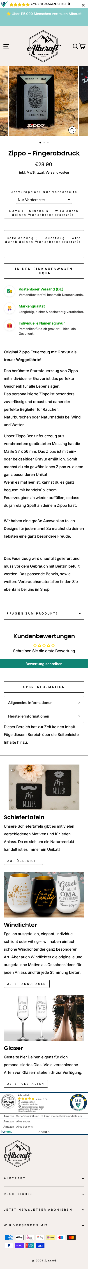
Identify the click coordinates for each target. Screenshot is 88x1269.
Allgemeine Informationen (30, 702)
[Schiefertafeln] (44, 787)
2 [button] (45, 143)
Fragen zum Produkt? (32, 613)
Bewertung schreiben (44, 664)
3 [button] (48, 143)
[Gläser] (44, 1017)
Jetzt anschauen (26, 984)
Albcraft (15, 1178)
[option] (44, 13)
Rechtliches (18, 1194)
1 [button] (40, 143)
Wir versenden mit (26, 1225)
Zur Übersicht (23, 861)
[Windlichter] (44, 894)
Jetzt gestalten (25, 1083)
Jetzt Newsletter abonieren (38, 1209)
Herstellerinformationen (28, 716)
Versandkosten (57, 172)
